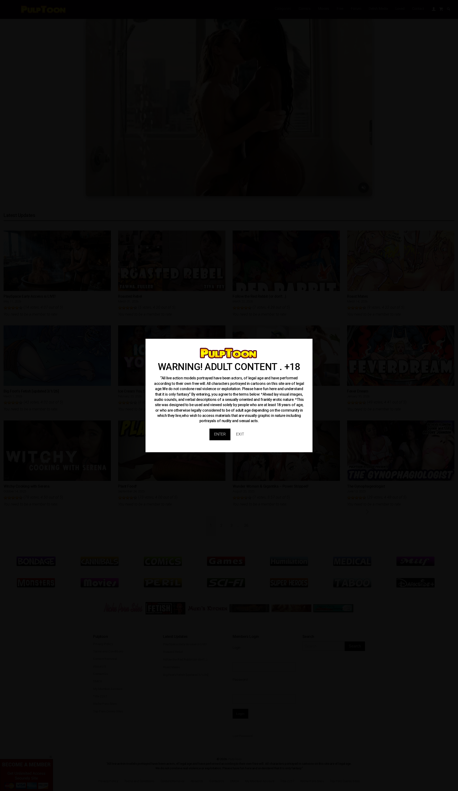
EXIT (240, 434)
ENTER (220, 434)
